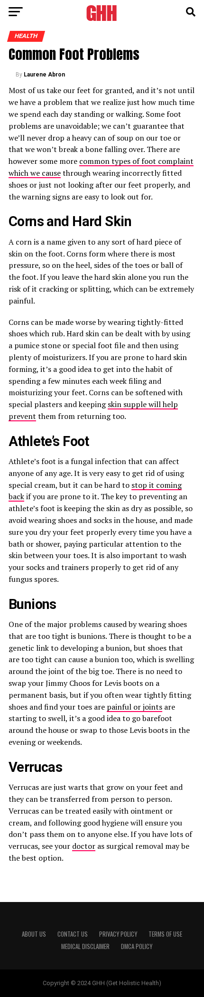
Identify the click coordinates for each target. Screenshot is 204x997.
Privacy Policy (118, 934)
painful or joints (134, 707)
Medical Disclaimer (85, 946)
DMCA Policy (136, 946)
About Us (34, 934)
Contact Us (72, 934)
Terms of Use (165, 934)
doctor (83, 846)
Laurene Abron (44, 74)
